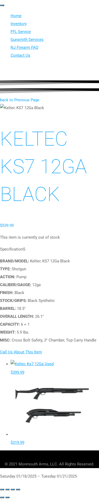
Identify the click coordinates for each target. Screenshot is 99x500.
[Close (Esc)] (18, 489)
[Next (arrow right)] (7, 497)
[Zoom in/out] (2, 489)
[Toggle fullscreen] (7, 489)
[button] (19, 100)
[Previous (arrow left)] (2, 497)
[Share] (13, 489)
